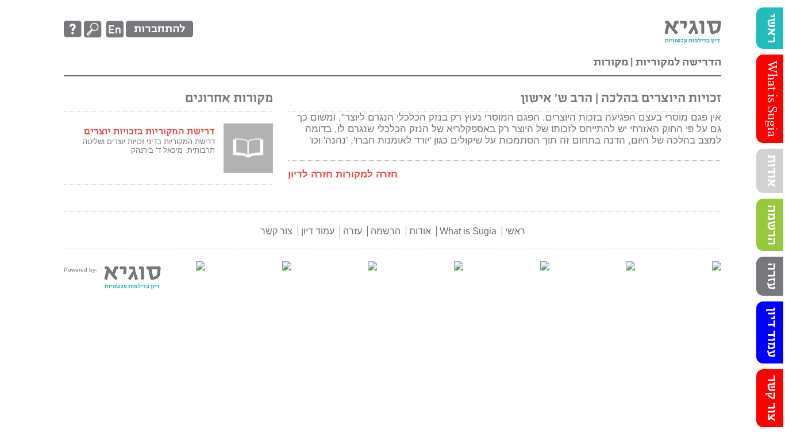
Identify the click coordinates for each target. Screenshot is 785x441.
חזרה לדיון (310, 174)
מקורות (611, 62)
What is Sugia (771, 98)
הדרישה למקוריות (677, 62)
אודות (771, 170)
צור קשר (771, 398)
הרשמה (771, 224)
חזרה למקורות (367, 174)
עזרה (771, 276)
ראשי (771, 28)
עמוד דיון (771, 332)
